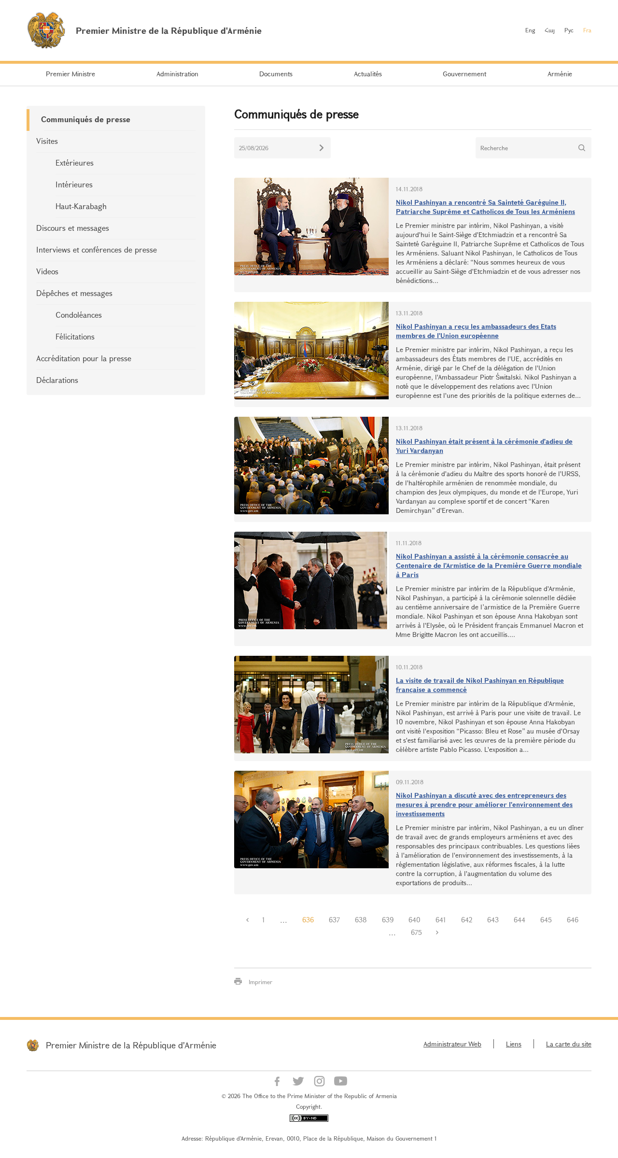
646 (572, 919)
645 (546, 919)
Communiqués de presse (85, 119)
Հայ (550, 30)
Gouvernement (464, 73)
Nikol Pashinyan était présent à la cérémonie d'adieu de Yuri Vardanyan (484, 446)
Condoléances (79, 315)
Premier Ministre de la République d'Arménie (131, 1045)
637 (334, 919)
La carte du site (568, 1043)
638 (361, 919)
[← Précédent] (247, 920)
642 (466, 919)
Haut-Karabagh (81, 206)
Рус (569, 30)
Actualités (368, 73)
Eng (530, 30)
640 (414, 919)
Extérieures (75, 162)
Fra (587, 30)
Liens (513, 1043)
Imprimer (260, 982)
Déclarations (57, 380)
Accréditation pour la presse (83, 358)
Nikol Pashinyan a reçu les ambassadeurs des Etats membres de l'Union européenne (476, 331)
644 (519, 919)
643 (493, 919)
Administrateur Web (452, 1043)
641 (440, 919)
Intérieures (74, 184)
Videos (47, 271)
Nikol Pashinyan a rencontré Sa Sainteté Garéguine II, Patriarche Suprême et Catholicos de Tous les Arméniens (485, 207)
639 (387, 919)
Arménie (560, 73)
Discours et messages (72, 228)
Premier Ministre (70, 73)
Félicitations (75, 336)
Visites (47, 141)
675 (416, 932)
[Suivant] (437, 932)
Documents (276, 73)
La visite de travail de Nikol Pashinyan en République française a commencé (480, 685)
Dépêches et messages (74, 293)
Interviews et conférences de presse (96, 249)
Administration (177, 73)
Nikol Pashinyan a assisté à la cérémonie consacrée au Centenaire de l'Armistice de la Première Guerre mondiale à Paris (489, 565)
